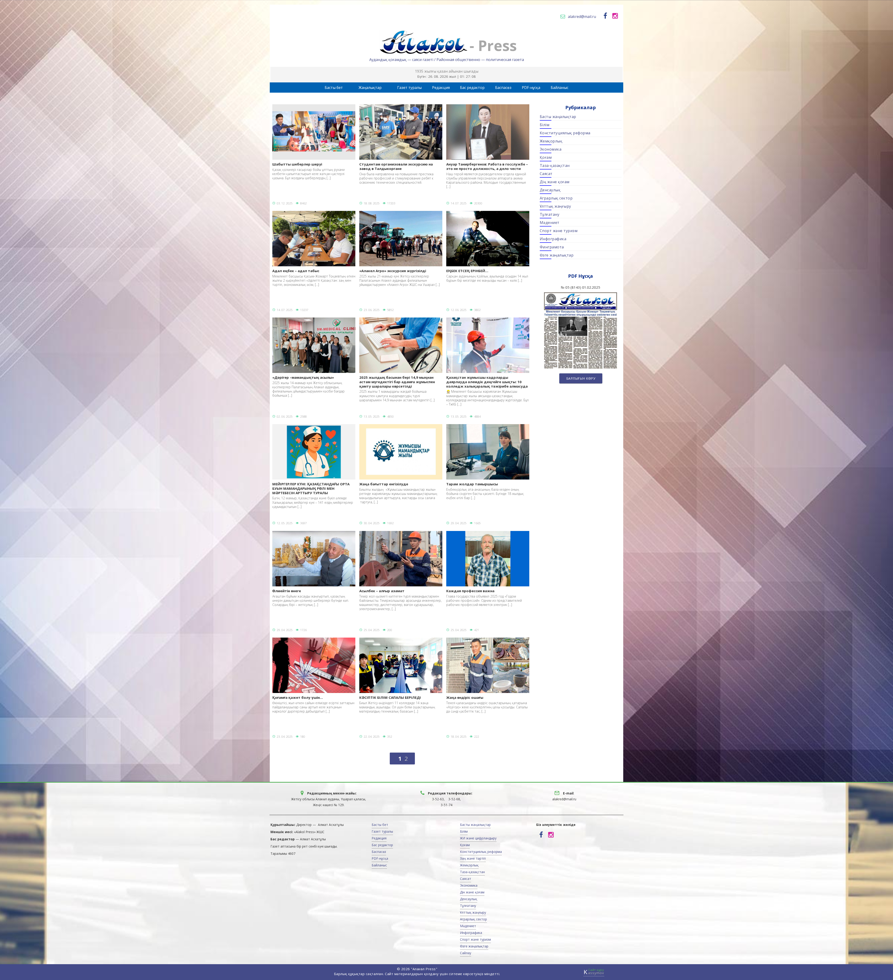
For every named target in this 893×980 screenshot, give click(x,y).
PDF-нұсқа (531, 87)
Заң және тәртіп (473, 858)
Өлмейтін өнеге (310, 597)
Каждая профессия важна (484, 597)
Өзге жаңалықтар (557, 255)
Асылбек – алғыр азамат (400, 599)
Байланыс (559, 87)
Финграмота (552, 247)
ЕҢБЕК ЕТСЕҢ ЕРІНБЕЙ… (487, 275)
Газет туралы (409, 87)
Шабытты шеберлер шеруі (308, 171)
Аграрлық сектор (556, 198)
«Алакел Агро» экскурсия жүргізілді (399, 277)
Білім (545, 124)
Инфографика (553, 238)
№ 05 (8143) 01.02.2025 (580, 318)
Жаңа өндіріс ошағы (487, 704)
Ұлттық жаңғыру (555, 206)
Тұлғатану (550, 214)
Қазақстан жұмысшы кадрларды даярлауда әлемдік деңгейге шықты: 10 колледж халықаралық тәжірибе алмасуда (487, 390)
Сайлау (465, 953)
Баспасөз (503, 87)
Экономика (551, 149)
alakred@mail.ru (582, 16)
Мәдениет (550, 222)
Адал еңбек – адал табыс (313, 277)
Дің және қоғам (555, 181)
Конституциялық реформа (565, 132)
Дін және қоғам (472, 892)
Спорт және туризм (559, 230)
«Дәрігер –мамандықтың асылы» (308, 386)
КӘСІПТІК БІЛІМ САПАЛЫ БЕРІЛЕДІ (397, 704)
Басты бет (334, 87)
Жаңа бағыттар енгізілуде (398, 493)
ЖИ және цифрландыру (478, 838)
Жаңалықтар (370, 87)
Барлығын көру (580, 378)
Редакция (441, 87)
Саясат (546, 173)
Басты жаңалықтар (558, 116)
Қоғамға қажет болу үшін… (313, 704)
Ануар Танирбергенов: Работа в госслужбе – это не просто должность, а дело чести (487, 175)
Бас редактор (472, 87)
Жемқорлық (551, 141)
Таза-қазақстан (555, 165)
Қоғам (546, 157)
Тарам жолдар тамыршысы (485, 491)
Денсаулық (550, 190)
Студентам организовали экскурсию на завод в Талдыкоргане (396, 173)
